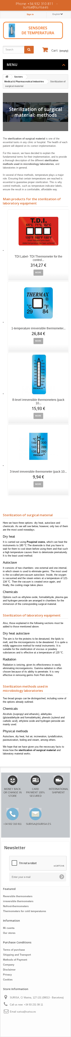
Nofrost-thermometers (16, 906)
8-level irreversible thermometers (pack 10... (38, 401)
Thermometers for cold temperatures (24, 911)
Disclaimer (9, 969)
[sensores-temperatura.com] (33, 30)
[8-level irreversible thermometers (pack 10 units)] (38, 374)
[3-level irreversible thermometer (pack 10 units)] (38, 446)
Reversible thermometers (17, 896)
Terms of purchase (14, 949)
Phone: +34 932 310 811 (34, 3)
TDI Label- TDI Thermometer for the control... (38, 258)
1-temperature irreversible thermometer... (38, 328)
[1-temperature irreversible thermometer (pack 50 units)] (38, 303)
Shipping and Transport (17, 954)
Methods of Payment (15, 959)
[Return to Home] (6, 77)
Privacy (7, 974)
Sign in (30, 14)
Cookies (7, 979)
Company (8, 964)
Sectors (18, 76)
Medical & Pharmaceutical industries (24, 81)
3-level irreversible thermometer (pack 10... (38, 471)
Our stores (9, 933)
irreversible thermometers (18, 901)
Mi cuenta (8, 928)
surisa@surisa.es (35, 7)
